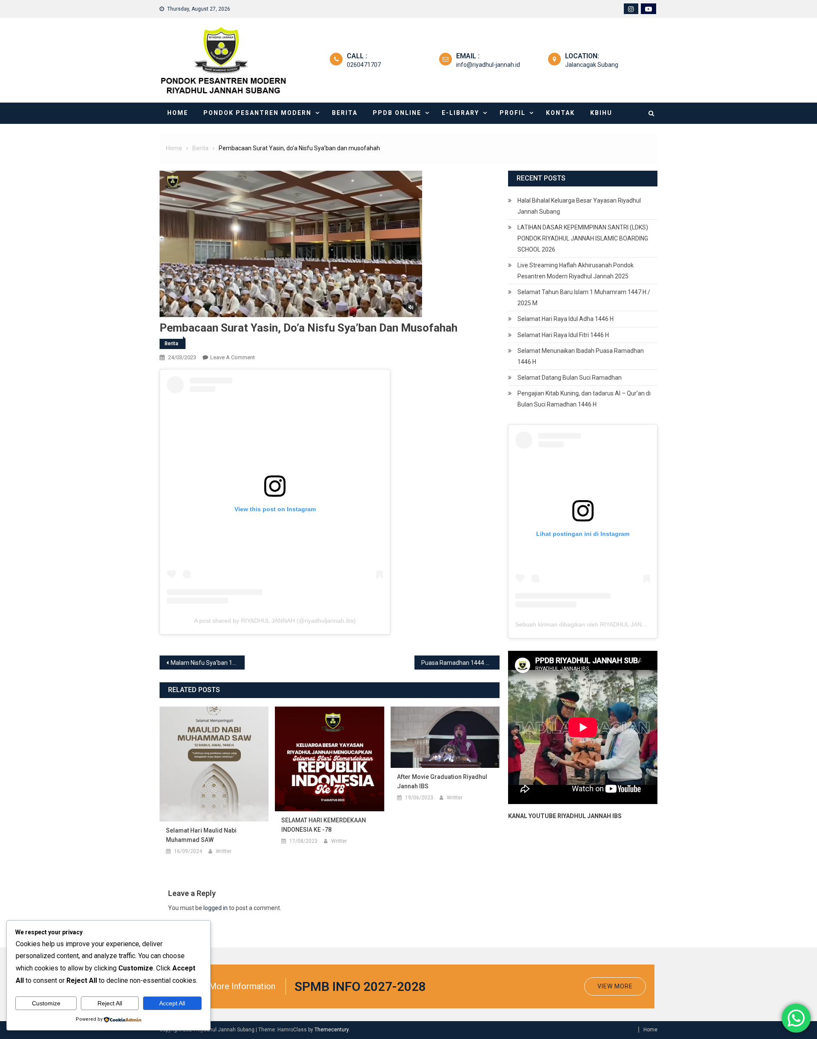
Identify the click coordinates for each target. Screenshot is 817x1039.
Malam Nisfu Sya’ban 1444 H (208, 662)
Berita (344, 112)
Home (177, 112)
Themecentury (331, 1030)
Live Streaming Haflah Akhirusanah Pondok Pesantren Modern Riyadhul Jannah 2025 (575, 271)
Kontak (560, 112)
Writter (223, 851)
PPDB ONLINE (397, 112)
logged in (215, 907)
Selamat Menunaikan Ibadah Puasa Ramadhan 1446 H (580, 356)
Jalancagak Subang (591, 64)
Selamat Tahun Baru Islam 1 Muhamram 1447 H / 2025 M (583, 297)
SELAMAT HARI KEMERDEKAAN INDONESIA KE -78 (323, 825)
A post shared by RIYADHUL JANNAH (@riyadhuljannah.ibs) (275, 620)
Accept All (172, 1003)
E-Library (460, 112)
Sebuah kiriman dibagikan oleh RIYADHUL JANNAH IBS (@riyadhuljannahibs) (619, 624)
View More (615, 986)
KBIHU (601, 112)
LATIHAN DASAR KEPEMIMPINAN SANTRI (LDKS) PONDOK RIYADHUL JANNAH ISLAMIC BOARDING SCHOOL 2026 (582, 238)
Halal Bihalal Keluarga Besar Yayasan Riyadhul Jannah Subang (579, 206)
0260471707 (364, 64)
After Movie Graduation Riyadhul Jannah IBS (442, 781)
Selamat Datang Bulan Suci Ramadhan (569, 377)
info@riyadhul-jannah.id (488, 64)
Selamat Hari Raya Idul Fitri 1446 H (563, 335)
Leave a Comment (232, 357)
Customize (46, 1003)
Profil (513, 112)
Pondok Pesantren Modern (257, 112)
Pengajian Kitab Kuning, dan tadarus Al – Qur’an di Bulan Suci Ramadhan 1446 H (584, 399)
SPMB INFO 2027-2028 (360, 986)
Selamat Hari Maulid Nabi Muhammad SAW (201, 835)
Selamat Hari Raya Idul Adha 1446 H (565, 318)
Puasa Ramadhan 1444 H (455, 662)
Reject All (109, 1003)
